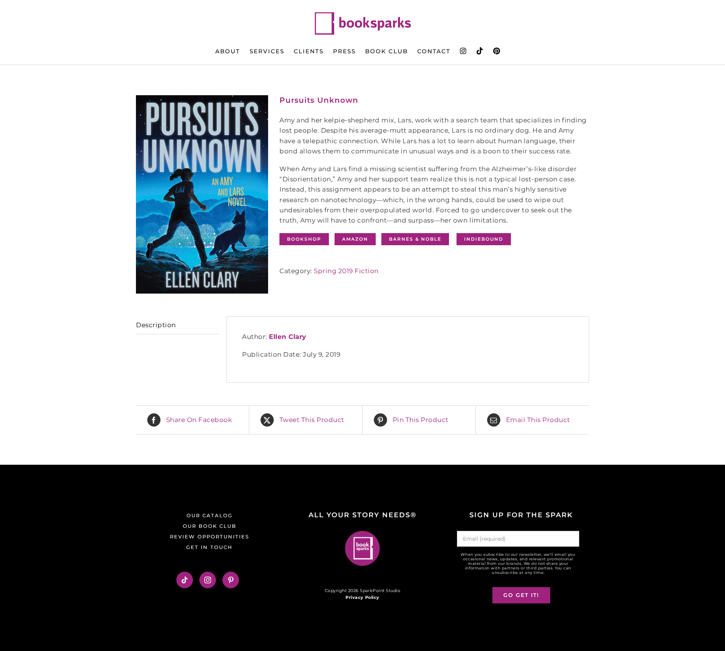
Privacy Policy (362, 597)
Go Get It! (521, 595)
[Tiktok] (184, 580)
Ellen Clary (287, 336)
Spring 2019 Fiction (346, 271)
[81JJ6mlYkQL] (202, 194)
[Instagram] (207, 580)
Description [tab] (156, 325)
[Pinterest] (230, 580)
